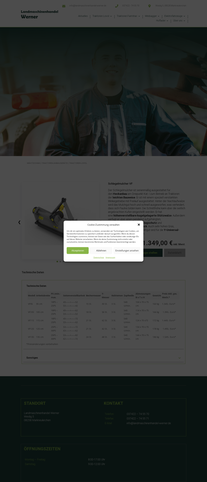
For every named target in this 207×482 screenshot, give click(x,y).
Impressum (110, 257)
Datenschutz (98, 257)
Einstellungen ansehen (127, 250)
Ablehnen (101, 250)
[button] (138, 224)
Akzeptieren (78, 250)
